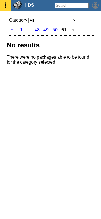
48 (37, 30)
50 (55, 30)
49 (46, 30)
